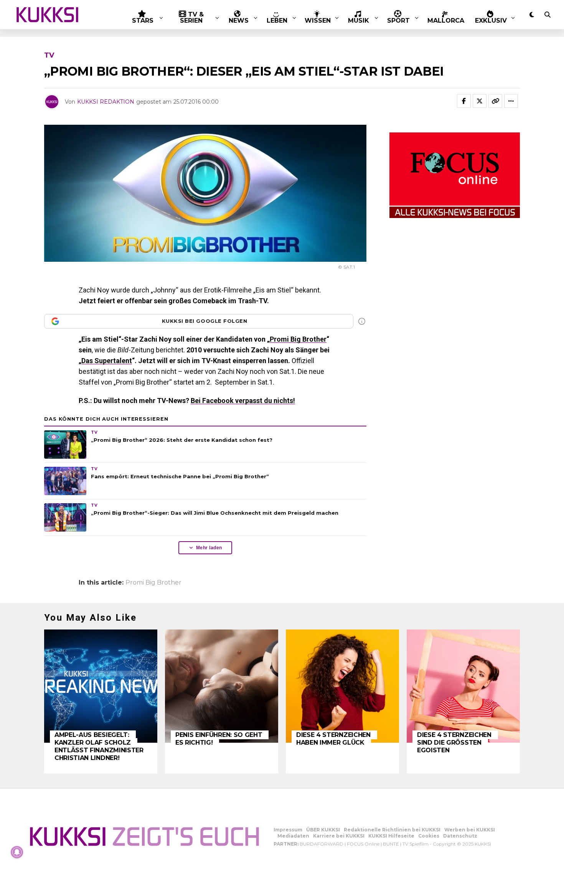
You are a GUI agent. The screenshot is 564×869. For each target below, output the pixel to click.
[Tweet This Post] (479, 101)
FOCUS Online (363, 844)
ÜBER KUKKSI (323, 830)
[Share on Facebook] (464, 101)
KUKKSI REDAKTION (105, 101)
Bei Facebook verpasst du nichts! (243, 401)
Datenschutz (460, 836)
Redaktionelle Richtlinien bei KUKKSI (392, 830)
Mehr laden (209, 547)
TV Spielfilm (415, 844)
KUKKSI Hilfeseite (391, 836)
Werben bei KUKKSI (469, 830)
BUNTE (391, 844)
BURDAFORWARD (321, 844)
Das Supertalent (106, 361)
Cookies (428, 836)
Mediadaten (293, 836)
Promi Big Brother (298, 339)
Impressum (288, 830)
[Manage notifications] (17, 852)
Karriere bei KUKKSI (338, 836)
